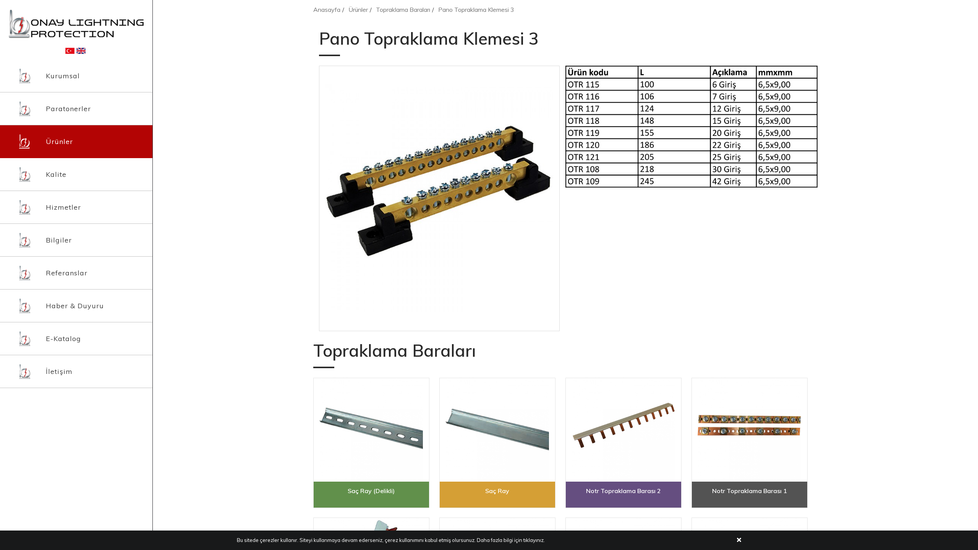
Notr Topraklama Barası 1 (749, 491)
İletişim (59, 371)
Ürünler (59, 141)
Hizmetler (63, 207)
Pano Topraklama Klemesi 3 (476, 9)
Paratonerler (68, 108)
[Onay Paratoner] (76, 23)
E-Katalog (63, 338)
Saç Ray (497, 491)
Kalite (56, 174)
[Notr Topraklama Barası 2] (623, 430)
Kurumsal (63, 75)
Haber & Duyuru (75, 305)
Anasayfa (326, 9)
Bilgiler (59, 240)
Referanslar (66, 273)
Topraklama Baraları (403, 9)
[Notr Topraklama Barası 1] (749, 430)
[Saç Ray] (497, 430)
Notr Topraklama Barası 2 (623, 491)
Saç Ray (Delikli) (371, 491)
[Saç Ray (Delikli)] (371, 430)
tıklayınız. (534, 540)
